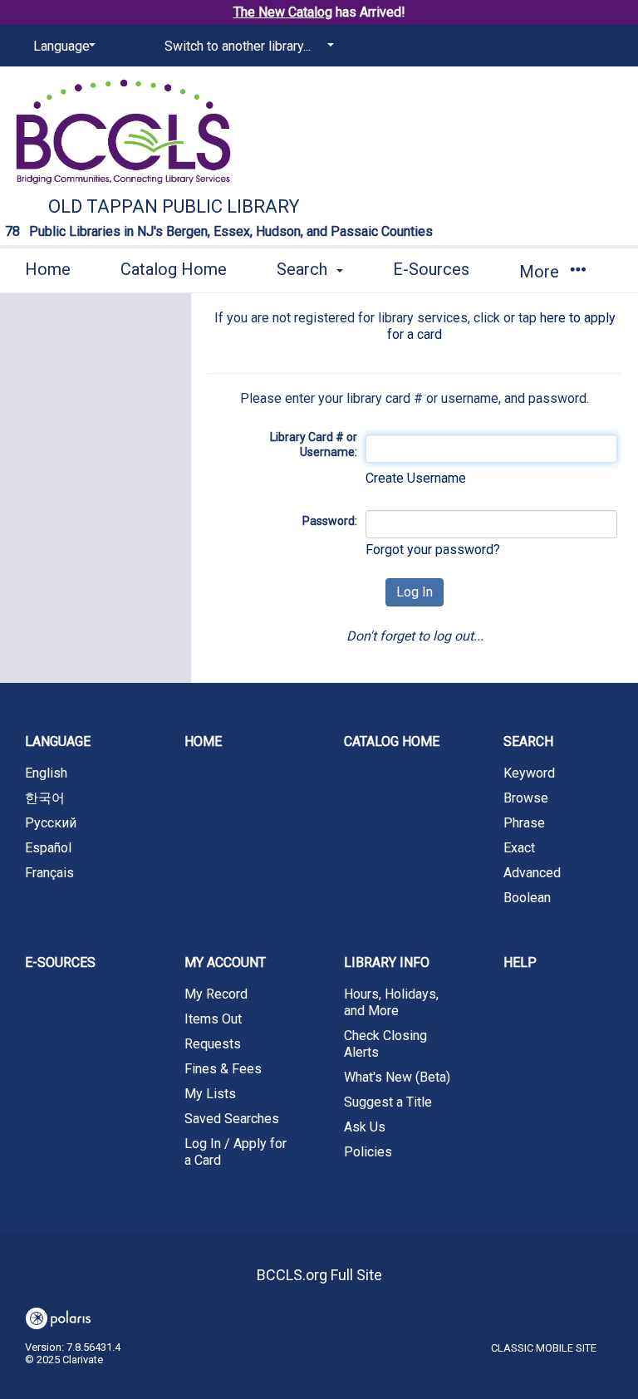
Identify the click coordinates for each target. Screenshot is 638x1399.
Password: (329, 521)
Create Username (416, 478)
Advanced (532, 873)
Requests (212, 1044)
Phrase (524, 823)
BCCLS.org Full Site (319, 1275)
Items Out (213, 1019)
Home (48, 269)
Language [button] (58, 741)
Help (520, 962)
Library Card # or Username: (313, 444)
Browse (525, 798)
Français (49, 873)
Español (48, 848)
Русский (50, 823)
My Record (216, 994)
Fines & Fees (223, 1069)
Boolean (527, 898)
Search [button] (304, 269)
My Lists (210, 1094)
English (46, 773)
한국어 (45, 798)
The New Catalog (282, 12)
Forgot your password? (433, 549)
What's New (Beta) (397, 1077)
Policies (368, 1152)
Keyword (529, 773)
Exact (519, 848)
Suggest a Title (388, 1102)
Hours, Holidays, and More (391, 1002)
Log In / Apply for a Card (235, 1152)
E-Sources (431, 269)
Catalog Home (173, 269)
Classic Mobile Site (543, 1348)
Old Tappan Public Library (174, 206)
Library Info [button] (386, 962)
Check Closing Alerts (385, 1044)
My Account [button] (225, 962)
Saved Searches (231, 1119)
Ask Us (364, 1127)
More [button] (541, 272)
